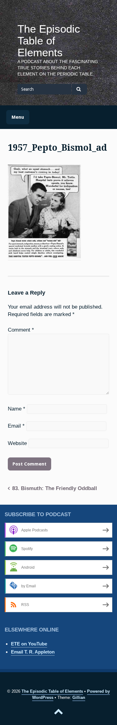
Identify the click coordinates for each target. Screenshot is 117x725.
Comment (21, 330)
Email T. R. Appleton (33, 651)
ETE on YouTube (29, 643)
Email (16, 426)
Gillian (78, 697)
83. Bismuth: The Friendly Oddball (54, 488)
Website (17, 443)
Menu (18, 117)
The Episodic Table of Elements (48, 40)
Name (16, 408)
